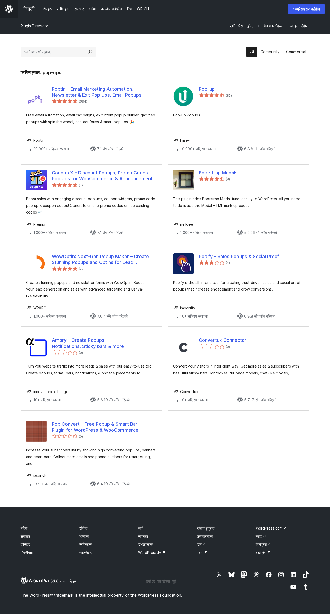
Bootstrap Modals (218, 172)
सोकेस (83, 528)
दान (201, 544)
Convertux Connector (222, 340)
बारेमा (24, 528)
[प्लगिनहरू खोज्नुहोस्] (90, 52)
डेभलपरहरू (145, 544)
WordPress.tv (152, 552)
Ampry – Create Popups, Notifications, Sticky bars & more (88, 343)
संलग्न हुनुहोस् (205, 528)
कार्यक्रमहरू (205, 536)
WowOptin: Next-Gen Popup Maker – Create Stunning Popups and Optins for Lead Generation (100, 260)
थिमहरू (84, 536)
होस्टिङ (25, 544)
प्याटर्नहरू (85, 552)
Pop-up (207, 89)
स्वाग (202, 552)
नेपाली (73, 581)
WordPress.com (271, 528)
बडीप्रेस (263, 552)
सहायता (143, 536)
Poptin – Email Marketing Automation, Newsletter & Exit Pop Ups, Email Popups (97, 92)
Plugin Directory (34, 26)
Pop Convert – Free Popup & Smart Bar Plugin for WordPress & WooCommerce (95, 427)
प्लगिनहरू (85, 544)
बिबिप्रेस (263, 544)
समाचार (25, 536)
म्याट (261, 536)
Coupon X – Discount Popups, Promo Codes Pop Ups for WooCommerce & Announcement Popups (102, 176)
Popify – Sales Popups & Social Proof (239, 256)
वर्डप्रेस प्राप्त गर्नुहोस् (306, 9)
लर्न (140, 528)
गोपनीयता (27, 552)
